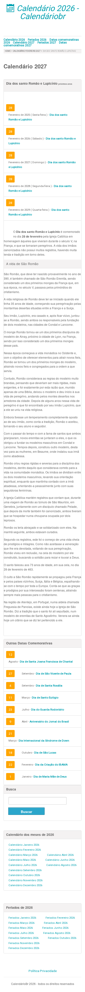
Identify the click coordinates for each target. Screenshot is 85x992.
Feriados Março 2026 (21, 923)
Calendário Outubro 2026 (24, 875)
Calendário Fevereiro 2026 (24, 849)
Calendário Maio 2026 (22, 859)
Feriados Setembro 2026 (23, 938)
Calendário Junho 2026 (60, 859)
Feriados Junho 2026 (55, 927)
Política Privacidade (43, 971)
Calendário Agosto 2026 (61, 865)
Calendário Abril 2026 (60, 855)
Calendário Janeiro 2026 (23, 844)
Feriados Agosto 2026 (56, 933)
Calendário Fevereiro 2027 (27, 51)
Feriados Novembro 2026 (23, 943)
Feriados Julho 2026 (21, 933)
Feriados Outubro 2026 (62, 938)
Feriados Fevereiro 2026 (60, 917)
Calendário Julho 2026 (22, 865)
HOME (8, 51)
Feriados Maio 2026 (20, 927)
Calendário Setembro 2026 (25, 870)
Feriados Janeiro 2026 (22, 917)
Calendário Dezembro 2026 (25, 885)
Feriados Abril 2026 (56, 923)
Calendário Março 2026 (23, 855)
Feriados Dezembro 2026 (23, 948)
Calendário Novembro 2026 (25, 880)
